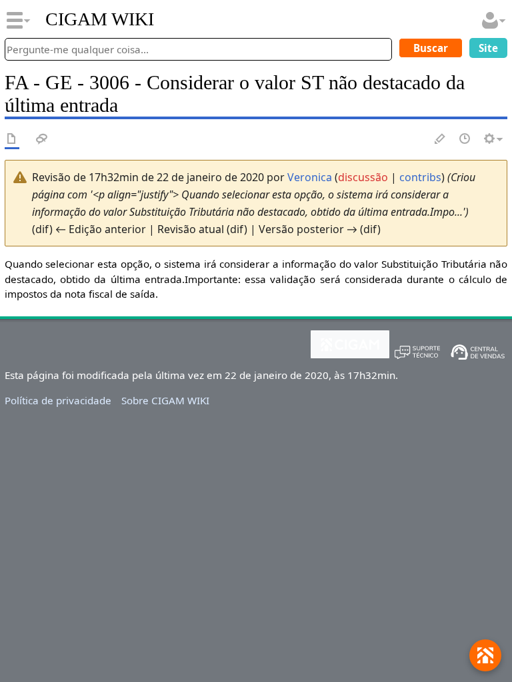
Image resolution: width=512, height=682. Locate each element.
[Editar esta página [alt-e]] (440, 139)
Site (488, 48)
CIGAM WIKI (99, 19)
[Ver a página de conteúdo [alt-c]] (12, 139)
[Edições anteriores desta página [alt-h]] (465, 139)
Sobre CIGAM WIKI (165, 400)
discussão (363, 177)
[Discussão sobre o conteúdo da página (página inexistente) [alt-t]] (42, 139)
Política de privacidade (58, 400)
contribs (420, 177)
